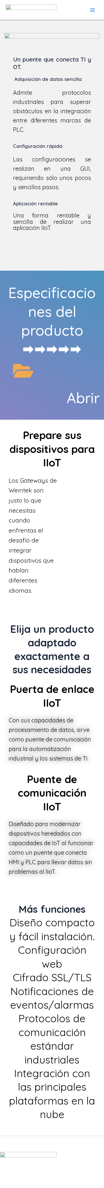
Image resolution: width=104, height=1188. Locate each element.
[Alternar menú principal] (92, 10)
